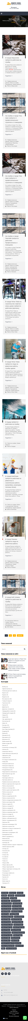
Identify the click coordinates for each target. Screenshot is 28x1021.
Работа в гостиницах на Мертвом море (11, 943)
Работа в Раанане (11, 567)
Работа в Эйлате (6, 940)
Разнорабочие (8, 84)
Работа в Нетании (6, 922)
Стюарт (4, 854)
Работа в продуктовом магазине (10, 800)
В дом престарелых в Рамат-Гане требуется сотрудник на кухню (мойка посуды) (17, 660)
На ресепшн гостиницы (8, 747)
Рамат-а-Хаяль (19, 945)
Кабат (3, 723)
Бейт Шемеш (10, 626)
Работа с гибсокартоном (11, 267)
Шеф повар (5, 881)
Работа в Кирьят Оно (17, 911)
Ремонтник (15, 143)
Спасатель (5, 850)
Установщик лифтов (7, 873)
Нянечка (4, 749)
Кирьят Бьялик (5, 898)
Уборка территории (7, 866)
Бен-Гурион (20, 892)
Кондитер (4, 731)
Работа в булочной (7, 786)
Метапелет (5, 739)
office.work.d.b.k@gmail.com (11, 995)
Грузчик (4, 705)
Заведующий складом (8, 713)
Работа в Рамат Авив (19, 927)
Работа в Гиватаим (11, 271)
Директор (4, 707)
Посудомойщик (6, 769)
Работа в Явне (15, 940)
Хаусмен (4, 877)
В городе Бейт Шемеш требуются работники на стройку (13, 599)
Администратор (6, 688)
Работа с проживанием (8, 820)
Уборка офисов (6, 864)
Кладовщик (5, 727)
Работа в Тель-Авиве (12, 146)
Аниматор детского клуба (8, 690)
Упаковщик (5, 871)
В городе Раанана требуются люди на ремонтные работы (11, 541)
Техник (4, 858)
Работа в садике (6, 804)
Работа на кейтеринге (8, 810)
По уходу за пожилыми (8, 759)
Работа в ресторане (7, 802)
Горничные (5, 703)
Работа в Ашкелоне (6, 903)
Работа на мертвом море (8, 812)
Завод (3, 715)
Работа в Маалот (14, 914)
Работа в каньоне (6, 792)
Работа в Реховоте (15, 929)
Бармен (4, 694)
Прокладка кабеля (7, 777)
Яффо (3, 948)
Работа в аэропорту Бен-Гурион (10, 783)
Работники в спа (6, 830)
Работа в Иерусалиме (12, 85)
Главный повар (6, 701)
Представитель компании (8, 771)
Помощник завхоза (7, 763)
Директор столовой (7, 709)
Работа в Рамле (6, 929)
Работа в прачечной (7, 798)
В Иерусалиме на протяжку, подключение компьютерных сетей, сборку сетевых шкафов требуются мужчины (16, 667)
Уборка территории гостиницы (10, 869)
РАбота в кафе (6, 794)
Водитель (4, 696)
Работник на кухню (7, 826)
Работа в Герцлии (17, 906)
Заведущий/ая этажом (8, 711)
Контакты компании (14, 1016)
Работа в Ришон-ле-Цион (18, 932)
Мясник (4, 745)
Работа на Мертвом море (8, 945)
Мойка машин (5, 741)
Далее (20, 635)
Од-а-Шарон (13, 898)
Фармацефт (5, 875)
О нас (14, 1014)
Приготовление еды (7, 773)
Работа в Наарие (6, 919)
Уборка (12, 565)
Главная (14, 1009)
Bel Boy (4, 686)
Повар (4, 761)
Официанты (5, 755)
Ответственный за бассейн (9, 753)
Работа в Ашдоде (11, 446)
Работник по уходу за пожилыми (10, 828)
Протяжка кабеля (6, 779)
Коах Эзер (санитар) (7, 729)
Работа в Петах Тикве (12, 331)
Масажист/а (5, 735)
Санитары (4, 842)
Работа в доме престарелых (9, 790)
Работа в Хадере (18, 935)
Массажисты (5, 737)
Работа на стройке (14, 82)
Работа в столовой (7, 806)
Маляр (4, 733)
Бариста (4, 692)
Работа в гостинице (7, 788)
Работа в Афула (6, 900)
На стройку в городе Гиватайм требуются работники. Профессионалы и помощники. (12, 240)
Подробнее (8, 75)
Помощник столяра (7, 767)
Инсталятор (10, 620)
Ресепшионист (6, 840)
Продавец (4, 775)
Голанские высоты (20, 895)
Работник (7, 203)
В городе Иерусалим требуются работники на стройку (13, 60)
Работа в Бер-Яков (6, 906)
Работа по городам (14, 1013)
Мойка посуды (6, 743)
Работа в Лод (5, 914)
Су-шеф (4, 856)
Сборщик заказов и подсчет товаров (11, 844)
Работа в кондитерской (8, 796)
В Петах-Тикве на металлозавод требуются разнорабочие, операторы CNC (17, 675)
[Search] (26, 649)
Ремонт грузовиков (7, 836)
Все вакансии (5, 698)
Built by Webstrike (14, 1007)
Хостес (4, 879)
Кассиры (4, 725)
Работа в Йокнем (6, 911)
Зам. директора (6, 719)
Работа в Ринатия (6, 932)
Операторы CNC (6, 751)
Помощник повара (7, 765)
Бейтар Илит (13, 892)
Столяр (4, 852)
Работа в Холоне (15, 937)
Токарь (4, 860)
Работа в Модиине (19, 916)
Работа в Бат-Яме (17, 903)
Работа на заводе (6, 808)
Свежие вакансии (17, 84)
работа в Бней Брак (11, 509)
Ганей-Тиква (11, 895)
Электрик (4, 883)
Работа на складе (6, 814)
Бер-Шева (4, 895)
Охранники (5, 757)
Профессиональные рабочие (9, 781)
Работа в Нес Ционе (16, 919)
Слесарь (4, 848)
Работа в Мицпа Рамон (7, 916)
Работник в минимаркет (8, 824)
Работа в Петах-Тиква (17, 922)
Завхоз (4, 717)
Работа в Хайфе (6, 937)
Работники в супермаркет (8, 832)
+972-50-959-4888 (14, 8)
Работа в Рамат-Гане (7, 927)
